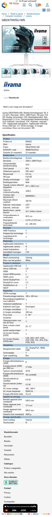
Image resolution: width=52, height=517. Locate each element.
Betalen (7, 441)
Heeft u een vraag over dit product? (18, 107)
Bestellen (8, 437)
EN (48, 10)
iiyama (29, 16)
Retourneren (9, 455)
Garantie (7, 450)
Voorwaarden (9, 502)
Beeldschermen (33, 14)
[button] (47, 27)
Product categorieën (12, 468)
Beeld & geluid (17, 14)
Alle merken (9, 473)
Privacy (7, 493)
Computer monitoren (13, 16)
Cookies (7, 497)
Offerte (7, 459)
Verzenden (8, 446)
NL (44, 10)
